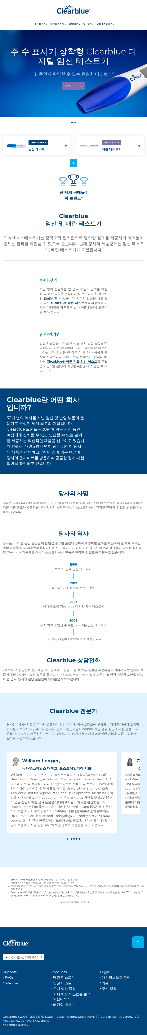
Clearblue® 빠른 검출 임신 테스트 (72, 361)
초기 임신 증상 (64, 989)
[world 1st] (73, 163)
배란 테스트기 (111, 149)
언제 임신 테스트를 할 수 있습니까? (72, 996)
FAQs (9, 977)
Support (10, 972)
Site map (12, 983)
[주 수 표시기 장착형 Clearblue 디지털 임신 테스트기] (73, 68)
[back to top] (138, 942)
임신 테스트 (37, 149)
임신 (47, 298)
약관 (105, 983)
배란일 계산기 (64, 1005)
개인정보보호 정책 (116, 977)
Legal (104, 972)
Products (59, 972)
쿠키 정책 (109, 989)
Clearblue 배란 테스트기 (69, 303)
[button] (72, 122)
